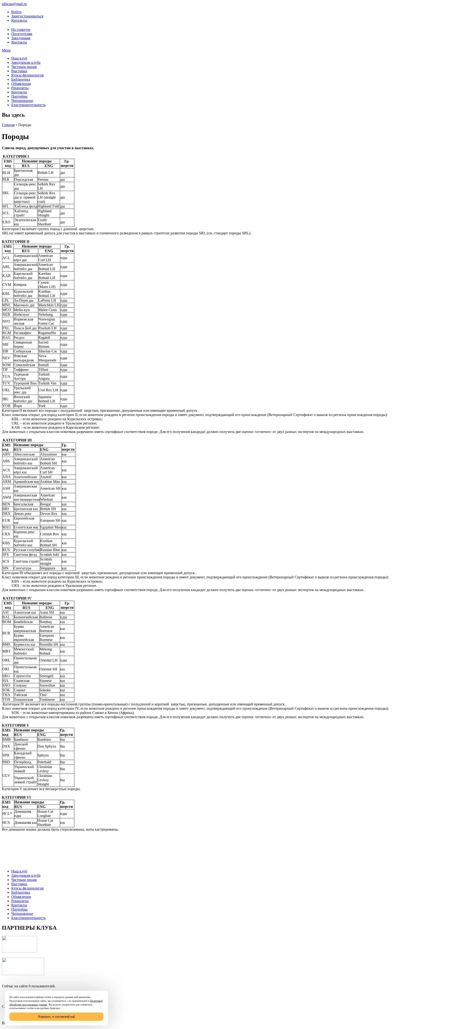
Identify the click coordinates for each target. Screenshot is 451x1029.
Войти (16, 12)
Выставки (19, 71)
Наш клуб (19, 58)
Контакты (19, 20)
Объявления (21, 84)
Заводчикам (20, 38)
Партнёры (19, 96)
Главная (8, 125)
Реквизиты (20, 88)
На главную (20, 30)
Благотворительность (28, 105)
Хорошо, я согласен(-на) (56, 1016)
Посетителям (21, 34)
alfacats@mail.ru (14, 4)
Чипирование (22, 101)
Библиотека (20, 79)
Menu (6, 50)
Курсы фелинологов (27, 75)
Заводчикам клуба (25, 62)
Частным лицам (24, 67)
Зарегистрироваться (27, 16)
